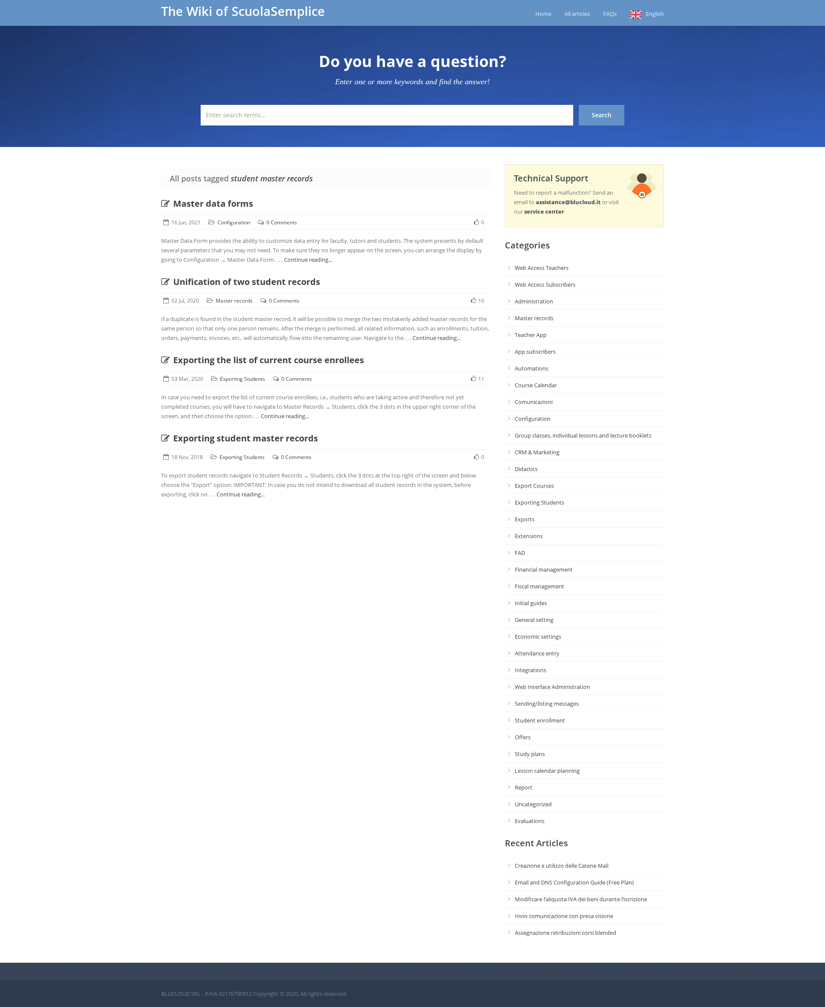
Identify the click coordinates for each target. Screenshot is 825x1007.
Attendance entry (537, 653)
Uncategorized (533, 804)
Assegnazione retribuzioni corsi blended (565, 933)
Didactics (526, 469)
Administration (534, 301)
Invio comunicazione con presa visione (564, 916)
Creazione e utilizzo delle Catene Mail (561, 865)
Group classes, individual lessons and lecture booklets (583, 435)
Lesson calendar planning (547, 770)
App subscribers (535, 351)
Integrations (530, 670)
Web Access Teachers (541, 268)
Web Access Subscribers (545, 284)
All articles (577, 14)
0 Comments (281, 222)
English (655, 14)
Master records (234, 300)
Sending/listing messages (547, 703)
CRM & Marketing (537, 452)
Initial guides (531, 603)
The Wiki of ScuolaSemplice (243, 11)
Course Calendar (536, 385)
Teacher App (531, 335)
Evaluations (529, 821)
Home (543, 14)
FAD (520, 553)
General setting (534, 620)
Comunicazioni (534, 402)
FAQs (610, 14)
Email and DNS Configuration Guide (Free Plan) (574, 882)
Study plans (530, 754)
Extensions (529, 536)
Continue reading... (308, 259)
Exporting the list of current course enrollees (268, 360)
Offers (523, 737)
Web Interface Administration (552, 687)
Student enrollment (540, 720)
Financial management (544, 569)
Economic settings (538, 636)
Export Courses (534, 486)
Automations (531, 368)
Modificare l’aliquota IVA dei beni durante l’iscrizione (581, 899)
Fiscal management (539, 586)
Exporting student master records (245, 438)
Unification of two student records (246, 282)
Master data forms (213, 203)
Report (523, 787)
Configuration (233, 222)
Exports (525, 519)
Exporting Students (242, 379)
